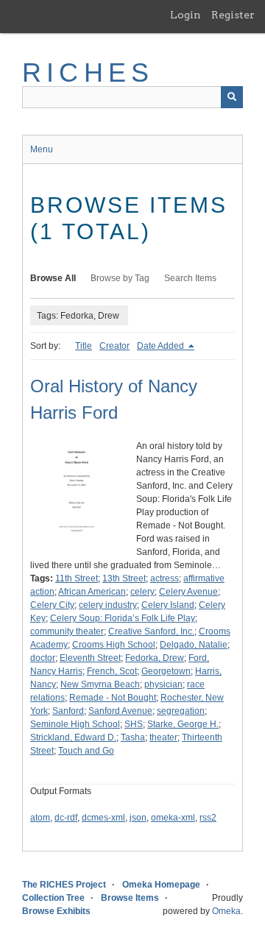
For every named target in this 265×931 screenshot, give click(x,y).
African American (92, 592)
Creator (114, 346)
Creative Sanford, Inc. (151, 631)
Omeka (226, 911)
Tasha (133, 737)
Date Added (161, 346)
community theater (67, 631)
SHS (133, 724)
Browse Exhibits (56, 911)
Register (233, 15)
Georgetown (166, 671)
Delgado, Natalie (193, 645)
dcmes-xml (103, 818)
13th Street (124, 578)
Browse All (53, 278)
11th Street (76, 578)
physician (163, 684)
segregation (181, 711)
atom (40, 818)
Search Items (190, 278)
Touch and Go (86, 751)
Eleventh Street (90, 658)
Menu (41, 149)
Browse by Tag (120, 278)
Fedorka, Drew (154, 658)
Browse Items (130, 898)
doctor (42, 658)
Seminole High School (75, 724)
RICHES (88, 72)
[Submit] (232, 97)
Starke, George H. (183, 724)
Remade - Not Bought (112, 698)
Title (83, 346)
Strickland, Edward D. (73, 737)
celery (142, 592)
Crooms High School (113, 645)
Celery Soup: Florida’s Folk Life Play (122, 618)
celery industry (108, 605)
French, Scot (112, 671)
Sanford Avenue (120, 711)
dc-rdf (65, 818)
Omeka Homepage (161, 884)
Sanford (68, 711)
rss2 (207, 818)
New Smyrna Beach (100, 684)
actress (164, 578)
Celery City (52, 605)
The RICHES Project (64, 884)
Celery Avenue (188, 592)
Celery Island (167, 605)
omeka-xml (173, 818)
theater (163, 737)
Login (185, 15)
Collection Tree (53, 898)
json (138, 818)
